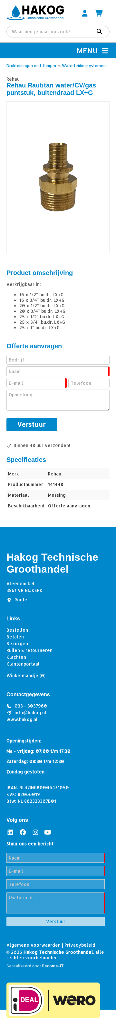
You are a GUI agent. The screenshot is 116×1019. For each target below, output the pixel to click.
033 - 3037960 (31, 705)
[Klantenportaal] (85, 13)
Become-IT (53, 965)
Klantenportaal (23, 664)
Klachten (16, 657)
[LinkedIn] (10, 832)
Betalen (15, 636)
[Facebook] (23, 832)
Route (21, 599)
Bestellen (17, 630)
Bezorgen (17, 643)
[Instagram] (35, 832)
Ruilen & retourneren (29, 650)
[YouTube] (48, 832)
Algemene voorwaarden (33, 945)
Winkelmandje (25, 675)
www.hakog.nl (22, 719)
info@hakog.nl (30, 712)
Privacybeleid (79, 945)
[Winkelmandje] (99, 13)
